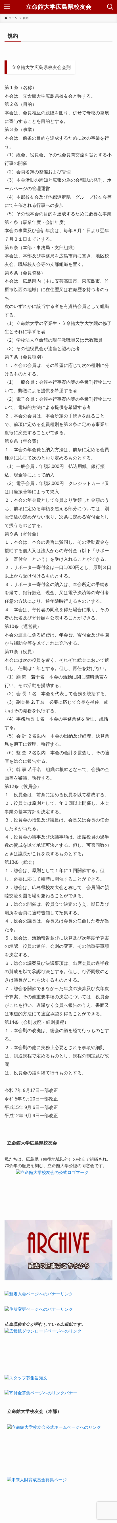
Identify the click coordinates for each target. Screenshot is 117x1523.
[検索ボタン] (110, 7)
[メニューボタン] (7, 7)
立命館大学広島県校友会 (58, 7)
